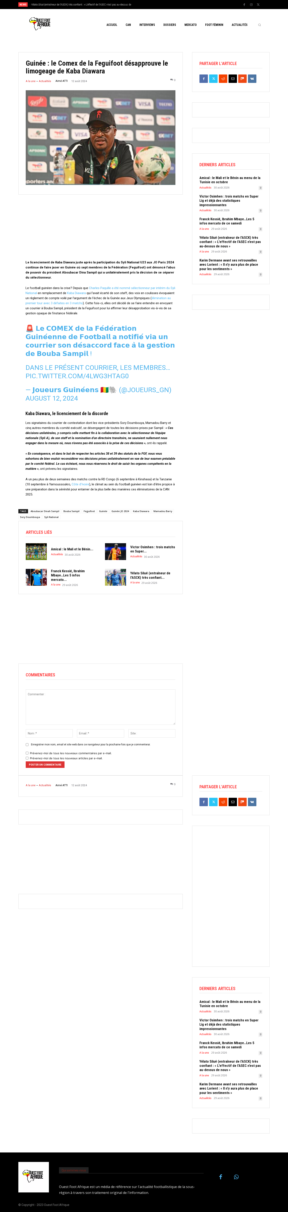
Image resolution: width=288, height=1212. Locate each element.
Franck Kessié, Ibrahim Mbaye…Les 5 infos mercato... (68, 575)
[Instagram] (251, 5)
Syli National (51, 517)
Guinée (103, 511)
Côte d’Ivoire (80, 484)
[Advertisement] (101, 230)
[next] (158, 4)
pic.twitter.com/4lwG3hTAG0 (77, 376)
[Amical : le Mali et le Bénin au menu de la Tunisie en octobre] (36, 551)
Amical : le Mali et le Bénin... (72, 549)
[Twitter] (258, 5)
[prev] (151, 4)
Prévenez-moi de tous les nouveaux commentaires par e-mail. (71, 753)
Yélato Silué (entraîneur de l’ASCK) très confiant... (150, 575)
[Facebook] (244, 5)
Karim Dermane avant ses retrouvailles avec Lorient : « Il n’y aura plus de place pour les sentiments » (228, 264)
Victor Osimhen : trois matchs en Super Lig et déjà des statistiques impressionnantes (228, 200)
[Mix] (242, 78)
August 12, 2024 (52, 398)
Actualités (45, 81)
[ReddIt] (223, 78)
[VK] (252, 78)
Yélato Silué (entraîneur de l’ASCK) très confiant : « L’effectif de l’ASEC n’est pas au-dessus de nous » (230, 241)
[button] (259, 24)
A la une (30, 81)
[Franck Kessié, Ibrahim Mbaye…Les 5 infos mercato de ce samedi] (36, 577)
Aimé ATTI (61, 81)
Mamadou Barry (162, 511)
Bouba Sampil (71, 511)
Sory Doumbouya (30, 517)
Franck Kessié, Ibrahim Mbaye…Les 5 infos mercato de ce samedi (226, 221)
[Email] (233, 78)
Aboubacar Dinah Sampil (45, 511)
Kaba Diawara (76, 293)
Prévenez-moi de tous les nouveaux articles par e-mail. (66, 758)
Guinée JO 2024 (120, 511)
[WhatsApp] (236, 1177)
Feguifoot (89, 511)
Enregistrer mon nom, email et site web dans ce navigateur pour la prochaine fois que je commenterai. (91, 744)
